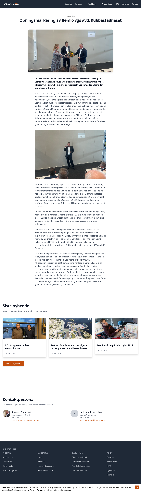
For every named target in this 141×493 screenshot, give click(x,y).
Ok (137, 487)
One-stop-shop (9, 449)
